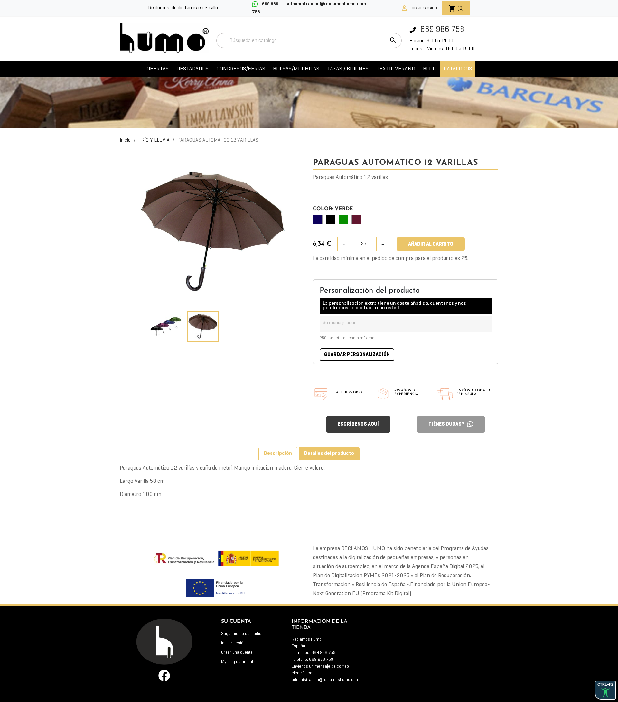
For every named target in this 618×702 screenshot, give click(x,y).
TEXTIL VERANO (395, 69)
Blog (429, 69)
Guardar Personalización (357, 354)
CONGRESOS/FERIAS (240, 69)
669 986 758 (441, 29)
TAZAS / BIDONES (348, 69)
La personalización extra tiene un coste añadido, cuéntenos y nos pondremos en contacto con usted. (394, 305)
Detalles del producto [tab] (329, 453)
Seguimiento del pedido (242, 634)
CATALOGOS (458, 69)
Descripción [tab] (278, 453)
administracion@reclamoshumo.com (325, 680)
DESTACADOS (192, 69)
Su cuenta (236, 621)
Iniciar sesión (233, 643)
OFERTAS (157, 69)
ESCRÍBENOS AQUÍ (358, 424)
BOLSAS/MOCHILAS (296, 69)
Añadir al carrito (430, 244)
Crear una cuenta (237, 653)
